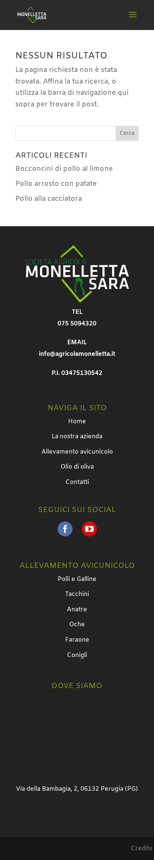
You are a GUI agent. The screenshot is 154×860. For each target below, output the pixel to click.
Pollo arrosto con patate (56, 183)
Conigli (77, 655)
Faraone (77, 640)
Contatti (77, 482)
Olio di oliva (77, 467)
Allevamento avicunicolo (77, 452)
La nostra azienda (77, 436)
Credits (141, 849)
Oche (77, 625)
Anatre (77, 610)
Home (77, 422)
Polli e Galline (77, 579)
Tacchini (77, 594)
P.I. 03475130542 (77, 373)
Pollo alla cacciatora (48, 198)
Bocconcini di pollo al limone (64, 168)
